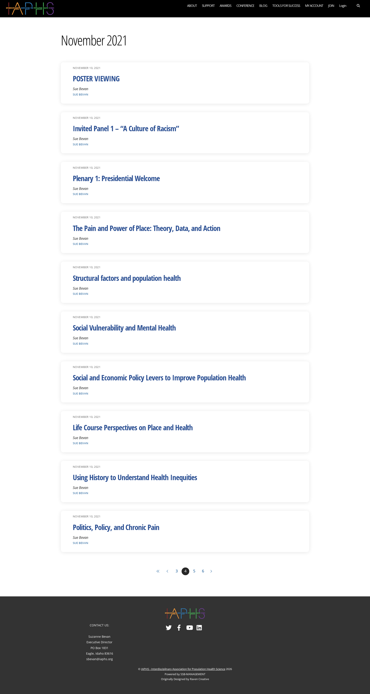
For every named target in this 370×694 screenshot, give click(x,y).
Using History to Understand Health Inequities (135, 477)
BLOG (263, 5)
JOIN (331, 5)
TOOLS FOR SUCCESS (286, 5)
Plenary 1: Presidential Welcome (116, 178)
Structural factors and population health (127, 278)
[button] (355, 5)
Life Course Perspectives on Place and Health (133, 427)
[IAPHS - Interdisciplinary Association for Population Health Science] (30, 8)
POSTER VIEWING (96, 78)
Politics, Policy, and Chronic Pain (116, 527)
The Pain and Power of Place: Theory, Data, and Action (146, 228)
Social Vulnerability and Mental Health (124, 328)
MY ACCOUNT (314, 5)
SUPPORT (208, 5)
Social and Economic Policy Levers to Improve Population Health (159, 377)
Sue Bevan (80, 94)
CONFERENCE (245, 5)
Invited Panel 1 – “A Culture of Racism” (126, 128)
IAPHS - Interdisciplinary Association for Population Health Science (183, 669)
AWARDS (225, 5)
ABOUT (192, 5)
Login (342, 5)
